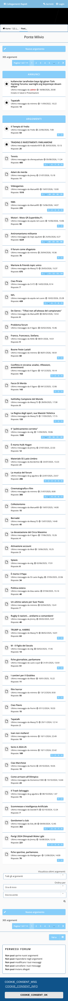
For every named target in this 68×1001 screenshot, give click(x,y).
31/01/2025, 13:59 (51, 662)
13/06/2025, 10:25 (45, 549)
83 (53, 242)
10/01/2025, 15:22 (47, 678)
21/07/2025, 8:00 (47, 491)
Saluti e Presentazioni (29, 93)
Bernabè (15, 518)
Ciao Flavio (16, 705)
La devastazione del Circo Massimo (29, 532)
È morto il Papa (19, 574)
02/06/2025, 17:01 (45, 563)
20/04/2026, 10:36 (48, 252)
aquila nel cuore (37, 221)
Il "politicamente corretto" (24, 429)
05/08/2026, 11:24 (54, 159)
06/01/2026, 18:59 (48, 352)
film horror (16, 689)
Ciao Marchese (18, 763)
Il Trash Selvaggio (20, 791)
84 (57, 242)
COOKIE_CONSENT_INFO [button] (21, 986)
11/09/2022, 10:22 (48, 103)
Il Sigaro (33, 328)
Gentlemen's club (20, 820)
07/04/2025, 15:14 (51, 591)
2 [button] (36, 63)
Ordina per (60, 882)
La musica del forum (21, 472)
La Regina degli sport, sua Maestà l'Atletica (33, 413)
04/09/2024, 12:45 (48, 823)
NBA (13, 202)
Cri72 (32, 284)
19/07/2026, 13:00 (50, 189)
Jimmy (33, 175)
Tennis (14, 156)
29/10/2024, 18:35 (47, 766)
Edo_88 (33, 823)
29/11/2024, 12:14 (49, 722)
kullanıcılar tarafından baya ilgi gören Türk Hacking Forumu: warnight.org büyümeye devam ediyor (36, 84)
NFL (13, 295)
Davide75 (34, 809)
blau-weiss (34, 591)
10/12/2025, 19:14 (49, 370)
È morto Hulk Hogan (21, 445)
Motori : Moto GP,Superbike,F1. (27, 217)
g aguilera (34, 475)
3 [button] (40, 63)
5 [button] (49, 63)
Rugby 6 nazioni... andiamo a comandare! (32, 616)
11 (50, 273)
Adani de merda (19, 172)
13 (57, 273)
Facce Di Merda (19, 383)
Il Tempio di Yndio (20, 126)
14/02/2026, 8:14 (45, 284)
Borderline (34, 462)
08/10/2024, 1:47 (49, 794)
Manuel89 (34, 189)
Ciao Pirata (16, 281)
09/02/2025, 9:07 (46, 619)
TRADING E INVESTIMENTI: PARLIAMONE (31, 142)
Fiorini (33, 708)
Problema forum (19, 325)
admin (33, 89)
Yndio (32, 130)
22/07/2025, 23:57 (50, 475)
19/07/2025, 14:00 (50, 507)
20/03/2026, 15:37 (49, 268)
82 (50, 242)
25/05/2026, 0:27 (52, 237)
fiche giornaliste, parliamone (25, 659)
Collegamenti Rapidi (17, 3)
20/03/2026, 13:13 (54, 145)
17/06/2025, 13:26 (49, 535)
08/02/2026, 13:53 (50, 314)
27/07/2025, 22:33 (47, 448)
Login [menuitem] (61, 3)
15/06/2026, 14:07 (50, 205)
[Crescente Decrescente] (34, 895)
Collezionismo (18, 504)
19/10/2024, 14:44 (55, 780)
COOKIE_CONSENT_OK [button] (34, 995)
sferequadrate (36, 159)
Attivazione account (21, 546)
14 (61, 273)
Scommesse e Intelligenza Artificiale (29, 806)
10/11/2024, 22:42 (48, 750)
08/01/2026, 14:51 (46, 339)
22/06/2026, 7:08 (45, 130)
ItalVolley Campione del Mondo (27, 399)
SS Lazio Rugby (36, 577)
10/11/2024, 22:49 (48, 736)
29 (53, 194)
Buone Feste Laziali (21, 349)
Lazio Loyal (35, 662)
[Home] (34, 15)
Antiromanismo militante (24, 233)
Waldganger (35, 855)
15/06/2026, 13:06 (56, 221)
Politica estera (18, 588)
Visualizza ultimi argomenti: (52, 871)
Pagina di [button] (19, 63)
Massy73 (34, 268)
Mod (32, 549)
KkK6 (32, 339)
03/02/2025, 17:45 (45, 649)
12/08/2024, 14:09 (52, 855)
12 (53, 273)
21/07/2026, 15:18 (47, 175)
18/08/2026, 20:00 (47, 89)
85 (61, 242)
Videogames (17, 186)
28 (50, 194)
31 (61, 194)
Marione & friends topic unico (26, 265)
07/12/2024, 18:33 (47, 708)
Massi (32, 678)
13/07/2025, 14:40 (49, 521)
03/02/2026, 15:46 (49, 328)
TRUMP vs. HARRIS (20, 630)
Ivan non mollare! (20, 733)
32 (61, 437)
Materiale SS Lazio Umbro (24, 458)
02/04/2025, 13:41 (48, 605)
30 (57, 194)
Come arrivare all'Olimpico (24, 777)
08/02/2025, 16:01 (49, 633)
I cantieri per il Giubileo (23, 675)
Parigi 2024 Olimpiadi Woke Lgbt (27, 836)
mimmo (33, 103)
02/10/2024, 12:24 (50, 809)
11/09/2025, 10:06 (45, 432)
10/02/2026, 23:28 (56, 298)
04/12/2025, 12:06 (49, 386)
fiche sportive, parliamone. (25, 852)
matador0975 (36, 145)
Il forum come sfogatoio (23, 249)
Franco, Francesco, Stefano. (25, 335)
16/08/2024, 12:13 (47, 839)
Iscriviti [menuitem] (49, 3)
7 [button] (58, 63)
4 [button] (45, 63)
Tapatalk (15, 100)
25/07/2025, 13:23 (51, 462)
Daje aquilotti (36, 237)
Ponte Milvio (34, 37)
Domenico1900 (37, 780)
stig (31, 432)
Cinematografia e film (22, 488)
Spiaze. (14, 560)
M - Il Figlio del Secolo (22, 645)
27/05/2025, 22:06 (55, 577)
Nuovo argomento (34, 48)
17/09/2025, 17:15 (49, 416)
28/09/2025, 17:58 (49, 402)
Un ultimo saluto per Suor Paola (27, 602)
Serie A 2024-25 (19, 747)
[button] (63, 63)
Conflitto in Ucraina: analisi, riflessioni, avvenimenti (31, 366)
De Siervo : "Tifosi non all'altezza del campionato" (36, 311)
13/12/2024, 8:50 (47, 692)
